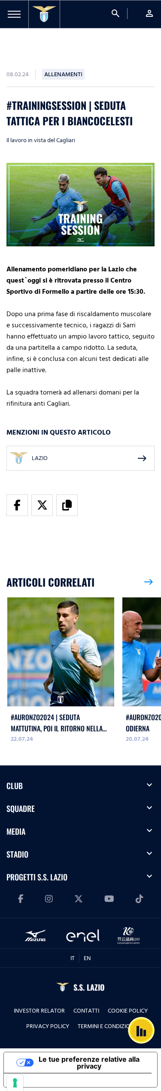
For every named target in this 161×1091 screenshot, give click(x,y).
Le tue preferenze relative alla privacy (89, 1062)
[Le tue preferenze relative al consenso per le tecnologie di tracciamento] (15, 1083)
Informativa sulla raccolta (53, 1080)
